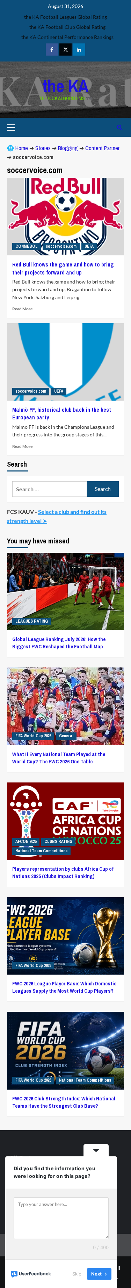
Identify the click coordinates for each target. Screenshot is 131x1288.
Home (21, 148)
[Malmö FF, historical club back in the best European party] (65, 362)
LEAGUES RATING (31, 621)
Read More (22, 308)
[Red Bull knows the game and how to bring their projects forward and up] (65, 216)
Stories (43, 148)
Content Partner (102, 148)
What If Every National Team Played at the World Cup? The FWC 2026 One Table (58, 757)
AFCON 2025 (25, 841)
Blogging (68, 148)
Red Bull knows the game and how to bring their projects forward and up (63, 268)
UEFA (89, 246)
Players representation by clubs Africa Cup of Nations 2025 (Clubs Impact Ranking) (63, 872)
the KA (65, 86)
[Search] (119, 127)
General (66, 736)
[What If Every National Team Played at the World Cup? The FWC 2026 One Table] (65, 706)
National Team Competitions (41, 851)
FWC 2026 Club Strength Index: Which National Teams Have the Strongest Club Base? (63, 1102)
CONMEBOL (26, 246)
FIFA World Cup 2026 (33, 736)
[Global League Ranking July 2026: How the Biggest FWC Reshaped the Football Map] (65, 591)
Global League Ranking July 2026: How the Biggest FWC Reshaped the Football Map (58, 642)
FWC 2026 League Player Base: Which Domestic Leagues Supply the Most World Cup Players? (64, 987)
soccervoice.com (61, 246)
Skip (76, 1274)
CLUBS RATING (58, 841)
